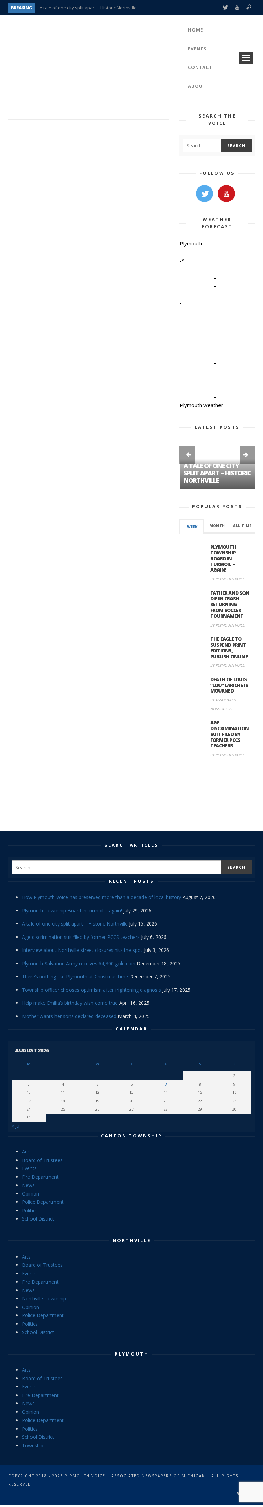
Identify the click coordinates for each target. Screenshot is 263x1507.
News (28, 1185)
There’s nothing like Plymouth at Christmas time (75, 976)
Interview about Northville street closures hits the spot (82, 950)
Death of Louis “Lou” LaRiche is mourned (229, 685)
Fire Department (40, 1177)
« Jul (16, 1126)
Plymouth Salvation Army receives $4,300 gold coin (78, 963)
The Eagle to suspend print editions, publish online (229, 647)
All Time (242, 525)
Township (32, 1445)
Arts (26, 1151)
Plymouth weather (201, 405)
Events (29, 1168)
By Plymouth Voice (227, 578)
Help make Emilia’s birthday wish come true (70, 1003)
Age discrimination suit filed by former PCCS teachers (229, 734)
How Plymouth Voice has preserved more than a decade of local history (101, 897)
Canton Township (131, 1135)
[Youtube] (237, 8)
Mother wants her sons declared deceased (69, 1016)
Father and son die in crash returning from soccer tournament (229, 604)
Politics (30, 1210)
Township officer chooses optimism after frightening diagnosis (91, 990)
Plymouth (132, 1354)
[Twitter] (225, 8)
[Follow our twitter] (204, 193)
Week (192, 526)
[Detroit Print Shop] (217, 795)
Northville (132, 1240)
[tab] (191, 526)
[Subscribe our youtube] (226, 193)
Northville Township (44, 1298)
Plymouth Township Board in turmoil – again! (223, 558)
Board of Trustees (42, 1160)
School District (38, 1218)
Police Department (43, 1202)
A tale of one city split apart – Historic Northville (88, 7)
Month (217, 525)
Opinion (30, 1193)
